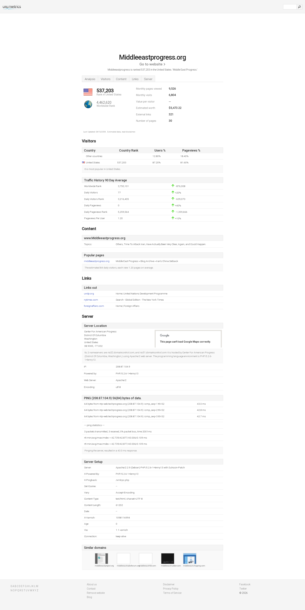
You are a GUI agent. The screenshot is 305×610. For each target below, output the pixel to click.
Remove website (96, 592)
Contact (91, 588)
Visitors (105, 79)
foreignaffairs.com (94, 306)
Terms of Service (172, 592)
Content (121, 79)
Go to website (151, 64)
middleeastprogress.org (96, 261)
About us (92, 584)
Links (135, 79)
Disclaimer (169, 584)
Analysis (90, 79)
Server (148, 79)
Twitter (243, 588)
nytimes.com (91, 299)
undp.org (89, 293)
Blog (89, 597)
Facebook (244, 584)
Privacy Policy (170, 588)
